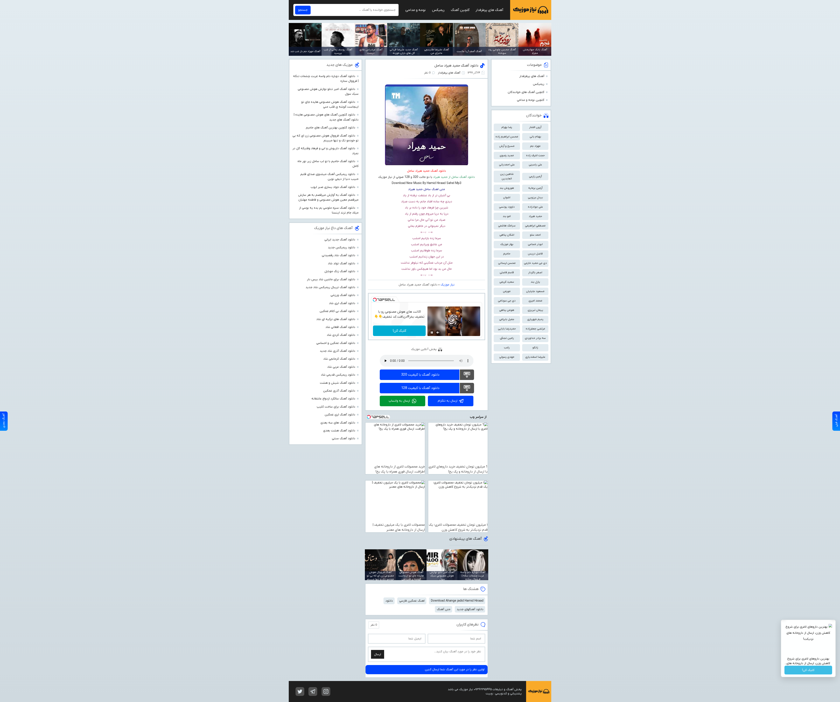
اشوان (506, 197)
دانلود (389, 601)
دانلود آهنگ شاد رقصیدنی (338, 255)
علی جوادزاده (535, 207)
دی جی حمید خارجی (535, 263)
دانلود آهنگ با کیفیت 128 (420, 388)
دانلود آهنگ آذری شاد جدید (337, 351)
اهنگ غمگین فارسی (412, 601)
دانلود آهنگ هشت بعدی (339, 431)
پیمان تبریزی (535, 310)
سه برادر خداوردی (535, 338)
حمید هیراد (535, 216)
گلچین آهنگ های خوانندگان (526, 92)
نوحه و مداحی (415, 10)
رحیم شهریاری (535, 319)
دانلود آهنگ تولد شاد (341, 263)
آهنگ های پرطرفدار (489, 10)
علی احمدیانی (507, 164)
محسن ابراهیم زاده (506, 136)
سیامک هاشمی (507, 226)
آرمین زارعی (535, 176)
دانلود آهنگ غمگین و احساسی (335, 343)
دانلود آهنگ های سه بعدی (337, 423)
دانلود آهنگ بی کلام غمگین (337, 311)
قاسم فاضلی (507, 272)
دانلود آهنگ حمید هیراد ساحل (456, 65)
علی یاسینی (535, 164)
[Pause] (431, 332)
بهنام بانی (535, 136)
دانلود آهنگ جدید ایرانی (339, 240)
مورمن (507, 291)
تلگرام (312, 691)
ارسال (377, 654)
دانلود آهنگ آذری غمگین (339, 391)
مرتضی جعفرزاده (535, 329)
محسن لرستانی (507, 263)
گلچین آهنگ (460, 10)
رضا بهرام (506, 127)
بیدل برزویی (535, 197)
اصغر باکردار (535, 272)
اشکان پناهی (506, 235)
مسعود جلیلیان (535, 291)
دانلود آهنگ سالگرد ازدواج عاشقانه (333, 399)
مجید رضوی (507, 155)
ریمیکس (438, 10)
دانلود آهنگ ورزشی (343, 295)
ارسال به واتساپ (399, 401)
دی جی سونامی (507, 301)
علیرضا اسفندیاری (535, 357)
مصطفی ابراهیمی (535, 226)
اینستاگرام (326, 691)
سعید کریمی (506, 282)
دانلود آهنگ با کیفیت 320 (420, 375)
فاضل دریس (535, 254)
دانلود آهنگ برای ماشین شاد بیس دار (331, 279)
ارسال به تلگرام (447, 401)
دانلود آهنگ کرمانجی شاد (339, 359)
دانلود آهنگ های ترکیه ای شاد (335, 319)
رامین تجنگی (507, 338)
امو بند (507, 216)
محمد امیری (535, 301)
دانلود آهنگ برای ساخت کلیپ (336, 407)
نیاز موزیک (530, 10)
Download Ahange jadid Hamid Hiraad (457, 601)
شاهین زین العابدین (507, 176)
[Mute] (438, 332)
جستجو (303, 10)
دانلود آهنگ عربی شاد (341, 367)
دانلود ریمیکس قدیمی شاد (338, 375)
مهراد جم (535, 146)
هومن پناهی (506, 310)
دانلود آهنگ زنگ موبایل (339, 271)
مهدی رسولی (506, 357)
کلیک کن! (399, 331)
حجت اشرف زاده (535, 155)
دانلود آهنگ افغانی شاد (340, 327)
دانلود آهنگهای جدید (470, 609)
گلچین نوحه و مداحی (530, 100)
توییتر (300, 691)
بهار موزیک (506, 244)
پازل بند (535, 282)
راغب (507, 347)
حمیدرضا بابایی (507, 329)
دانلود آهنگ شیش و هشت (337, 383)
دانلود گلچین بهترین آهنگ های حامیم (330, 128)
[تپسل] (375, 300)
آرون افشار (535, 127)
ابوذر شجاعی (535, 244)
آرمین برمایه (535, 188)
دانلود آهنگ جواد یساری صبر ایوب (333, 187)
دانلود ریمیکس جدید (341, 247)
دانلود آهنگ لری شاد (342, 303)
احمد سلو (535, 235)
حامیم (506, 254)
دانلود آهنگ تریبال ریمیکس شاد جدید (330, 287)
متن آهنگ (443, 609)
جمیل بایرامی (506, 319)
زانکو (535, 347)
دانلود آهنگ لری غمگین (340, 415)
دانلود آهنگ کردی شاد (341, 335)
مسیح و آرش (506, 146)
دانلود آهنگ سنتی (343, 438)
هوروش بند (507, 188)
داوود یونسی (507, 207)
